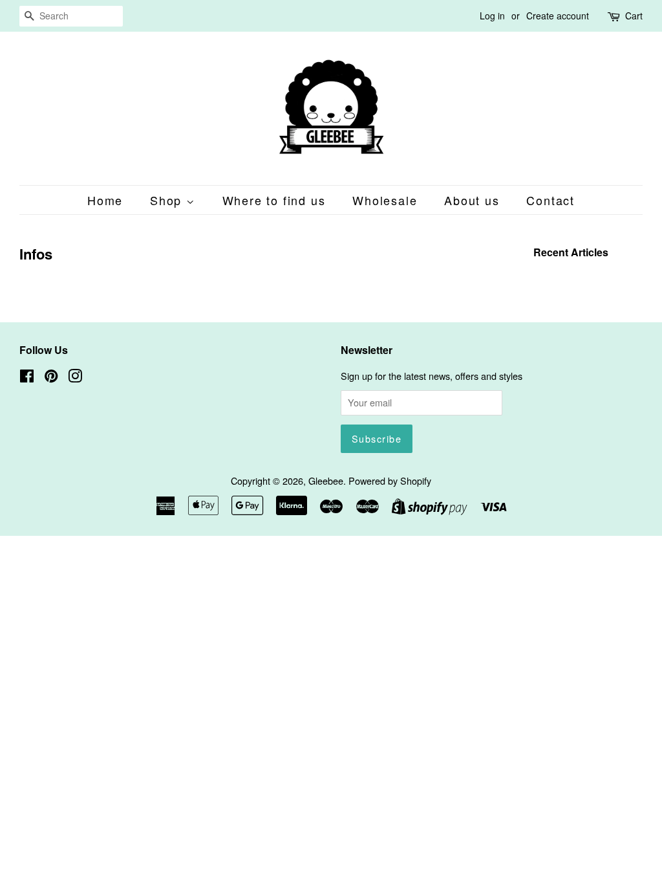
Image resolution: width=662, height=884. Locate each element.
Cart (634, 15)
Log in (492, 15)
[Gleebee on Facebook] (26, 377)
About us (471, 200)
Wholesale (384, 200)
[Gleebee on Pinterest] (51, 377)
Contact (550, 200)
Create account (557, 15)
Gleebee (325, 480)
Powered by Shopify (389, 480)
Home (105, 200)
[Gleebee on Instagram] (75, 377)
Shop (168, 200)
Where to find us (274, 200)
